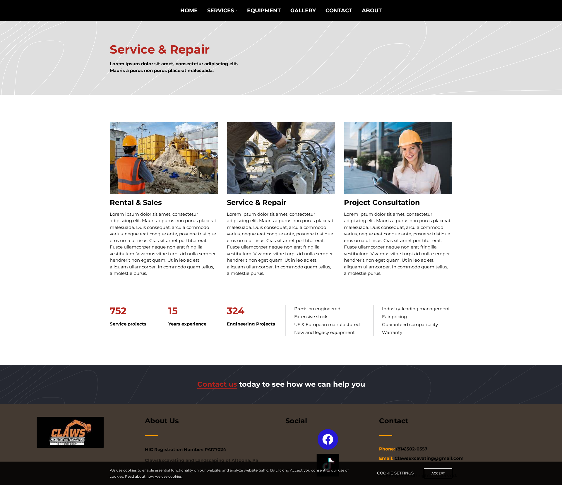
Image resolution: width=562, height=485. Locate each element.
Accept (438, 473)
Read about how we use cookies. (154, 476)
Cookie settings (395, 473)
